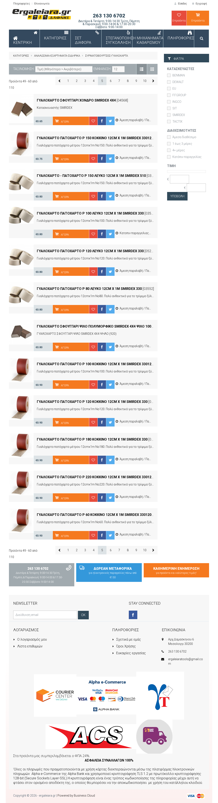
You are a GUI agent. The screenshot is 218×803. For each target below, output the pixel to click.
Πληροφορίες (21, 3)
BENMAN (178, 75)
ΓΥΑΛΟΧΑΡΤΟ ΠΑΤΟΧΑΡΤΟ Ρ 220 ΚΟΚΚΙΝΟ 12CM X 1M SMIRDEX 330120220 (98, 477)
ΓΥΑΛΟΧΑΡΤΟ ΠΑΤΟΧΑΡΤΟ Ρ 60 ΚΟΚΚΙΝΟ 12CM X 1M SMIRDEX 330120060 (97, 515)
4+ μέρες (178, 150)
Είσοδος (182, 3)
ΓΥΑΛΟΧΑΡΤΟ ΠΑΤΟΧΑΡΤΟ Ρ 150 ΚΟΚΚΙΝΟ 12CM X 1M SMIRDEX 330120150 (98, 138)
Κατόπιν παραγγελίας (187, 157)
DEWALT (178, 82)
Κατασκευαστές (180, 69)
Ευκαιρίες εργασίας (130, 653)
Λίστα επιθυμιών (29, 646)
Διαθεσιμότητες (181, 131)
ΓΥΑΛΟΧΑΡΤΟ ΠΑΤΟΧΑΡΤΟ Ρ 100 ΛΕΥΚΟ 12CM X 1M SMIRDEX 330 (90, 213)
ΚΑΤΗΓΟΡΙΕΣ (21, 55)
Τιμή (171, 166)
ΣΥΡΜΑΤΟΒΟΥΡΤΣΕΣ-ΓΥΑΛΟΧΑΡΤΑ (106, 55)
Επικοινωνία (41, 3)
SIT (174, 108)
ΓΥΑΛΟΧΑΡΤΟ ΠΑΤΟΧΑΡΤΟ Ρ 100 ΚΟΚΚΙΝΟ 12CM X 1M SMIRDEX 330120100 (98, 364)
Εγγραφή (201, 3)
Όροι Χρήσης (125, 646)
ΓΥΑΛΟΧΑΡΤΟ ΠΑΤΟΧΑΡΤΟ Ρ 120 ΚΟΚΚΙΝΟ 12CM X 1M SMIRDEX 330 (92, 402)
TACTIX (177, 121)
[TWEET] (110, 121)
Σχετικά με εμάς (128, 639)
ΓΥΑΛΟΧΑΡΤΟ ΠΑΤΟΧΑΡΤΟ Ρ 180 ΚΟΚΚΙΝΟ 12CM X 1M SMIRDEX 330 (92, 439)
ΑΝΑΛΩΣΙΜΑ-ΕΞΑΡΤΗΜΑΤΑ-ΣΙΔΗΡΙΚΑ (57, 55)
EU (174, 88)
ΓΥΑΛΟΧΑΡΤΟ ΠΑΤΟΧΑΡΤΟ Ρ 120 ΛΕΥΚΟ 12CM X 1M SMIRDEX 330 (90, 251)
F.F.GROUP (179, 95)
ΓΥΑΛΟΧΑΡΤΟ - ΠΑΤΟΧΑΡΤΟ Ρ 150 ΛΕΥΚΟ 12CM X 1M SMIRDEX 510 (91, 176)
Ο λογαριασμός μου (31, 639)
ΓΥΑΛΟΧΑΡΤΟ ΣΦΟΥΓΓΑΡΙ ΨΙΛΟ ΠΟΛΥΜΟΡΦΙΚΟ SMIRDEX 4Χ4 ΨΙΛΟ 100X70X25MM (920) (108, 326)
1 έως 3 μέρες (182, 143)
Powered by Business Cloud (76, 795)
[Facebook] (133, 615)
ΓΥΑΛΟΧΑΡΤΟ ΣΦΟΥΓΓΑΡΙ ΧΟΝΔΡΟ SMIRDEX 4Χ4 (77, 100)
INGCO (176, 101)
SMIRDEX (178, 115)
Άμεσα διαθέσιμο (184, 137)
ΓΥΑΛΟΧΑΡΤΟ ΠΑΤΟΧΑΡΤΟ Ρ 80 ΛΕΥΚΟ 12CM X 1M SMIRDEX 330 (89, 289)
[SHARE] (101, 121)
